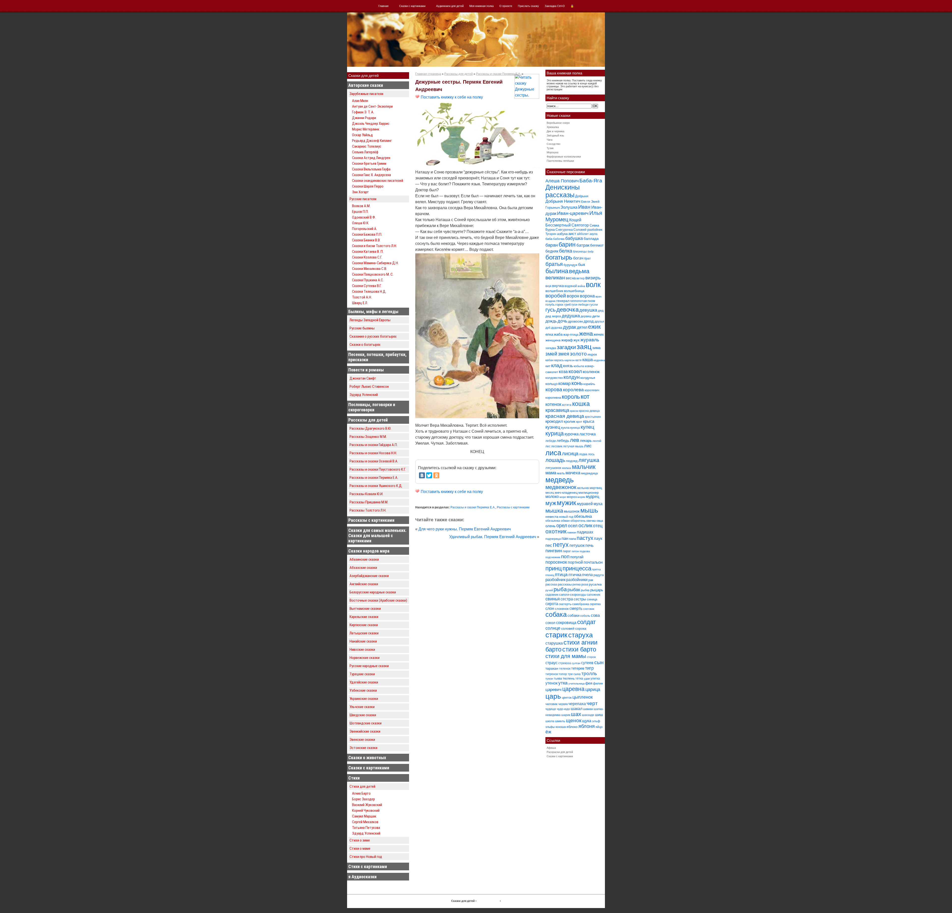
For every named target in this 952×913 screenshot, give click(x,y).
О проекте (505, 5)
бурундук (570, 265)
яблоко (572, 727)
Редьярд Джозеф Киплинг (372, 140)
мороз (572, 497)
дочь (562, 321)
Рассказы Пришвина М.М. (369, 502)
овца (599, 520)
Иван (584, 207)
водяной (571, 286)
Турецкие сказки (362, 674)
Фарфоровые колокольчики (564, 156)
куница (575, 427)
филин (598, 683)
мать (561, 473)
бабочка (559, 239)
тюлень (569, 678)
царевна (573, 689)
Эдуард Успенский (364, 394)
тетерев (577, 668)
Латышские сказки (364, 633)
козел (575, 371)
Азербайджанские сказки (369, 576)
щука (586, 720)
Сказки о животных (367, 757)
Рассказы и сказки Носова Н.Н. (373, 453)
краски (574, 410)
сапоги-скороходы (572, 594)
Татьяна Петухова (366, 827)
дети (596, 316)
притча (596, 569)
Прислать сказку (528, 5)
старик (556, 635)
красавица (557, 410)
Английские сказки (364, 584)
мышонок (572, 511)
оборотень (578, 520)
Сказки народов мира (368, 551)
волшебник (554, 291)
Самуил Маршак (364, 816)
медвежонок (560, 487)
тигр (589, 668)
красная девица (564, 416)
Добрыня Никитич (562, 201)
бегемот (597, 245)
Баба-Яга (590, 180)
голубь (550, 304)
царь (553, 696)
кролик (569, 421)
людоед (572, 461)
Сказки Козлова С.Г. (367, 257)
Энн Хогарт (360, 192)
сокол (550, 622)
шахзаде (588, 715)
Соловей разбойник (587, 229)
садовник (551, 594)
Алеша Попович (562, 180)
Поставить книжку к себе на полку (451, 97)
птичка (574, 574)
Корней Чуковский (366, 810)
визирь (593, 277)
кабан (549, 360)
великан (555, 277)
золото (578, 354)
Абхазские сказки (363, 567)
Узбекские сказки (363, 690)
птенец (549, 575)
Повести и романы (366, 369)
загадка (550, 348)
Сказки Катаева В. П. (368, 251)
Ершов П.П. (360, 211)
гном (591, 301)
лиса (553, 453)
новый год (566, 517)
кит (547, 366)
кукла (565, 427)
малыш (566, 467)
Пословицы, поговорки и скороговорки (371, 407)
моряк (581, 496)
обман (565, 520)
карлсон (570, 360)
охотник (555, 531)
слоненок (562, 609)
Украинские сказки (364, 698)
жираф (567, 340)
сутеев (587, 663)
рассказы (565, 584)
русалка (595, 584)
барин (567, 244)
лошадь (555, 460)
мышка (554, 511)
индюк (592, 354)
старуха (580, 635)
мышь (589, 510)
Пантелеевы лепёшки (560, 160)
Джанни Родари (364, 118)
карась (559, 360)
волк (593, 285)
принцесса (577, 568)
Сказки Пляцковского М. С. (372, 274)
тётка (579, 678)
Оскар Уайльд (362, 135)
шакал (576, 708)
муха (598, 503)
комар (564, 383)
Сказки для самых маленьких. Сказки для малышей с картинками (377, 535)
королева (573, 389)
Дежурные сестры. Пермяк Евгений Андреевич (459, 85)
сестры (580, 599)
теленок (564, 668)
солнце (552, 628)
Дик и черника (555, 131)
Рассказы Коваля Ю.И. (366, 494)
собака (556, 614)
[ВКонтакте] (422, 475)
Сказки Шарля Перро (368, 186)
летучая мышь (573, 446)
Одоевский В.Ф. (364, 217)
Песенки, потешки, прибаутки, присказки (377, 357)
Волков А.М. (361, 206)
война (581, 286)
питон (575, 551)
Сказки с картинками (412, 5)
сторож (591, 656)
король (571, 396)
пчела (587, 575)
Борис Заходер (363, 799)
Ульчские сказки (362, 707)
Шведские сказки (363, 715)
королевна (553, 397)
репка (576, 584)
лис (588, 445)
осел (573, 525)
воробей (555, 295)
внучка (558, 286)
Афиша (551, 747)
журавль (589, 339)
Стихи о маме (360, 848)
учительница (576, 683)
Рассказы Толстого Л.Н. (368, 510)
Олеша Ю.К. (360, 223)
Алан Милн (360, 100)
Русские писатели (363, 199)
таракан (551, 668)
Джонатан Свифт (363, 378)
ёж (548, 731)
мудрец (592, 496)
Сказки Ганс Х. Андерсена (371, 175)
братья (554, 264)
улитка (595, 678)
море (563, 496)
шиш (599, 715)
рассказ (551, 584)
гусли (593, 304)
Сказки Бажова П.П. (367, 234)
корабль (589, 384)
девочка (567, 309)
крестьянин (593, 417)
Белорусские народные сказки (373, 592)
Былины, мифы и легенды (373, 311)
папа (572, 539)
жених (599, 334)
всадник (550, 300)
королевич (592, 390)
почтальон (593, 562)
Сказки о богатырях (365, 344)
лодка (583, 454)
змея (563, 354)
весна (571, 278)
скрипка (595, 604)
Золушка (569, 207)
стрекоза (564, 663)
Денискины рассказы (562, 191)
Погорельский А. (364, 229)
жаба (558, 334)
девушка (588, 310)
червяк (563, 704)
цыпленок (582, 697)
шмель (560, 721)
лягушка (588, 460)
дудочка (556, 327)
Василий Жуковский (367, 805)
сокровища (566, 622)
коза (563, 371)
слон (549, 608)
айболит (583, 234)
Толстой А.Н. (362, 297)
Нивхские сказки (362, 649)
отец (597, 525)
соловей (567, 628)
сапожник (593, 594)
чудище (550, 709)
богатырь (558, 257)
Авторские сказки (365, 85)
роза (584, 584)
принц (553, 568)
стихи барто (579, 649)
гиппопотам (578, 301)
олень (550, 526)
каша (587, 359)
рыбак (573, 589)
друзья (599, 321)
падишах (585, 532)
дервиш (586, 316)
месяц (549, 492)
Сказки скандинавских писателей (377, 180)
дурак (569, 327)
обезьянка (552, 520)
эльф (596, 721)
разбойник (555, 579)
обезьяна (583, 516)
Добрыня (581, 196)
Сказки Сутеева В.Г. (366, 286)
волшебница (574, 291)
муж (550, 503)
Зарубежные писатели (366, 94)
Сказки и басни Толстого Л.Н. (374, 246)
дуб (547, 327)
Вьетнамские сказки (365, 608)
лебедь (563, 440)
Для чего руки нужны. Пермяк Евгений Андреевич (464, 529)
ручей (549, 590)
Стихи (354, 778)
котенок (553, 404)
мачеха (572, 472)
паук (598, 538)
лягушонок (553, 468)
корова (553, 389)
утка (563, 682)
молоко (552, 496)
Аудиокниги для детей (450, 5)
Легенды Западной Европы (370, 320)
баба (548, 239)
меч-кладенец (566, 492)
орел (561, 525)
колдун (572, 377)
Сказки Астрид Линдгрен (371, 158)
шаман (588, 709)
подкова (585, 551)
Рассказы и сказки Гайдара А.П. (374, 445)
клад (556, 365)
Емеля (585, 201)
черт (592, 703)
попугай (576, 557)
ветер (580, 278)
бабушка (574, 238)
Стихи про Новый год (366, 856)
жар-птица (570, 334)
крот (579, 422)
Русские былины (362, 328)
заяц (584, 347)
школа (549, 721)
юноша (561, 727)
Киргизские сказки (364, 625)
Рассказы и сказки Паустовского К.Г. (378, 469)
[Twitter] (429, 475)
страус (551, 662)
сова (595, 615)
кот (585, 396)
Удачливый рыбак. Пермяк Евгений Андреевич (492, 537)
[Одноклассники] (436, 475)
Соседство (553, 143)
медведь (559, 480)
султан (576, 663)
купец (587, 427)
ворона (587, 295)
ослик (585, 525)
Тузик (550, 148)
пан (565, 538)
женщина (553, 340)
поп (565, 556)
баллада (591, 238)
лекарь (586, 440)
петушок (577, 545)
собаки (573, 615)
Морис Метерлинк (365, 129)
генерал (562, 301)
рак (590, 580)
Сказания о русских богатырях (373, 336)
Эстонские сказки (363, 748)
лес (547, 446)
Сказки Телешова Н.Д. (369, 291)
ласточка (587, 434)
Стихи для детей (362, 786)
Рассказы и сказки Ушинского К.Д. (376, 486)
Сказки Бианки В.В (366, 240)
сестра (567, 599)
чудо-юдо (563, 709)
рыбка (585, 590)
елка (549, 334)
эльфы (550, 727)
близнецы (580, 251)
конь (577, 383)
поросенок (556, 562)
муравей (585, 503)
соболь (585, 616)
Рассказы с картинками (371, 520)
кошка (581, 403)
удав (587, 678)
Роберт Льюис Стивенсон (369, 386)
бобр (591, 251)
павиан (571, 532)
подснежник (552, 557)
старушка (554, 643)
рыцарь (596, 590)
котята (566, 405)
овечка (591, 520)
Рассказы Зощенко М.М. (368, 436)
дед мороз (553, 316)
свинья (552, 598)
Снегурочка (564, 229)
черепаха (577, 704)
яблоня (586, 726)
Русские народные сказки (369, 666)
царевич (553, 689)
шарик (565, 715)
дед (601, 310)
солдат (586, 622)
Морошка (552, 152)
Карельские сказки (364, 617)
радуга (599, 575)
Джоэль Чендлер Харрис (370, 123)
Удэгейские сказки (364, 682)
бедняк (551, 251)
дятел (582, 327)
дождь (551, 321)
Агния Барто (361, 793)
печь (589, 545)
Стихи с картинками (367, 866)
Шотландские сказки (366, 723)
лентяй (597, 440)
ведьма (579, 271)
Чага (549, 139)
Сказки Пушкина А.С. (368, 280)
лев (574, 440)
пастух (585, 538)
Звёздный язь (555, 135)
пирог (567, 551)
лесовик (556, 446)
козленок (591, 371)
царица (592, 689)
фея (588, 683)
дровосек (575, 321)
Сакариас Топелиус (366, 146)
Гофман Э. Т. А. (363, 112)
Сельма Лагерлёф (365, 152)
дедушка (571, 315)
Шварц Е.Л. (360, 303)
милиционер (588, 492)
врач (598, 296)
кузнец (552, 427)
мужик (566, 503)
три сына (574, 674)
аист (572, 233)
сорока (580, 628)
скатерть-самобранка (574, 604)
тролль (589, 673)
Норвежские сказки (365, 657)
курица (554, 433)
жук (576, 340)
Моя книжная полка (481, 5)
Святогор (580, 225)
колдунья (587, 378)
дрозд (589, 321)
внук (548, 286)
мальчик (583, 466)
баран (551, 245)
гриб (567, 304)
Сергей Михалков (365, 822)
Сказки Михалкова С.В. (369, 268)
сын (599, 662)
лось (591, 454)
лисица (570, 453)
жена (586, 333)
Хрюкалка (553, 127)
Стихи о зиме (360, 840)
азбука (562, 234)
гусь (550, 310)
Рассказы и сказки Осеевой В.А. (374, 461)
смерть (575, 608)
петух (561, 544)
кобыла (579, 366)
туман (549, 678)
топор (563, 674)
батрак (582, 245)
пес (548, 545)
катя (578, 360)
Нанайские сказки (363, 641)
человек (551, 704)
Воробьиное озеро (558, 122)
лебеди (550, 441)
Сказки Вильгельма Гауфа (371, 169)
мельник (583, 488)
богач (578, 258)
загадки (566, 347)
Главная (383, 5)
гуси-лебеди (580, 304)
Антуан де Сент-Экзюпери (372, 106)
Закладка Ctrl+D (555, 5)
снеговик (588, 608)
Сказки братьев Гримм (369, 163)
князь (568, 365)
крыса (588, 421)
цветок (567, 697)
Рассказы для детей (368, 420)
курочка (572, 434)
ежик (594, 327)
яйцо (598, 727)
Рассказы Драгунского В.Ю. (370, 428)
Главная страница (428, 74)
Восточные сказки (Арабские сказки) (378, 600)
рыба (560, 589)
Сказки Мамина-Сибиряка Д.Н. (375, 263)
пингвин (553, 550)
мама (550, 472)
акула (593, 234)
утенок (551, 683)
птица (561, 574)
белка (565, 251)
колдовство (554, 378)
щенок (573, 720)
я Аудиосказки (362, 876)
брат (587, 258)
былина (556, 270)
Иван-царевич (573, 213)
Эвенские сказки (362, 739)
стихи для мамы (565, 656)
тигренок (551, 674)
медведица (589, 473)
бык (581, 264)
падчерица (553, 539)
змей (551, 354)
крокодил (554, 421)
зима (596, 348)
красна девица (589, 411)
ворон (573, 295)
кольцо (551, 384)
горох (559, 304)
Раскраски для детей (560, 751)
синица (592, 599)
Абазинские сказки (364, 559)
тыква (558, 678)
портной (575, 562)
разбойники (577, 579)
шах (576, 714)
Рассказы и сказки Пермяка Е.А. (374, 477)
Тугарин (550, 234)
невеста (551, 517)
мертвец (596, 488)
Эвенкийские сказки (365, 731)
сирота (551, 604)
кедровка (599, 360)
